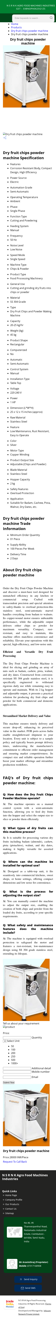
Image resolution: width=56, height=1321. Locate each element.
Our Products (12, 1204)
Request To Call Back (15, 1161)
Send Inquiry (30, 1279)
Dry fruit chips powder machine (29, 31)
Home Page (11, 1195)
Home (14, 24)
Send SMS (30, 1287)
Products (16, 27)
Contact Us (10, 1208)
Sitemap (9, 1213)
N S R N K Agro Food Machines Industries (31, 7)
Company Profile (13, 1199)
